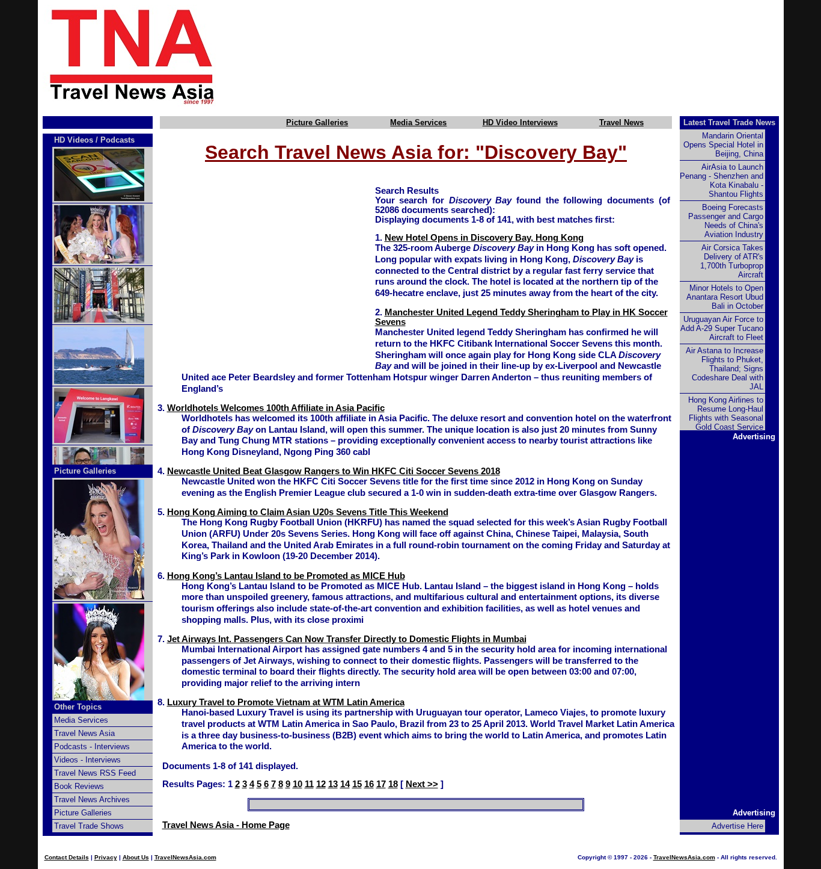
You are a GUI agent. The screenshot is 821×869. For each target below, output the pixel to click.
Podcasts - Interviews (92, 746)
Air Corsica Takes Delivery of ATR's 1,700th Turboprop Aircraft (731, 261)
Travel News (621, 122)
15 (357, 784)
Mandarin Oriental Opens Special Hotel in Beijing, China (723, 144)
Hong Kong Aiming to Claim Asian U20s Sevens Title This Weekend (307, 512)
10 (297, 784)
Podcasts (117, 139)
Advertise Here (737, 825)
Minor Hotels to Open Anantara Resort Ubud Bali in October (724, 297)
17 (381, 784)
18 (393, 784)
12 (321, 784)
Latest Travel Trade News (729, 122)
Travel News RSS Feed (95, 773)
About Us (136, 857)
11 (309, 784)
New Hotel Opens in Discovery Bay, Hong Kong (484, 238)
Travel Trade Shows (89, 825)
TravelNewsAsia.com (185, 857)
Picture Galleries (317, 122)
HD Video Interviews (520, 122)
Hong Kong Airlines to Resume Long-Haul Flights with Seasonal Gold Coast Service (725, 413)
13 (333, 784)
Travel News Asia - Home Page (226, 825)
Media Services (418, 122)
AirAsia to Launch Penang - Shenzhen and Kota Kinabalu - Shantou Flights (721, 180)
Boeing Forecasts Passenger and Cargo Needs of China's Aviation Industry (725, 221)
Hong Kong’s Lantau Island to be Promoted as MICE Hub (286, 576)
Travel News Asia (84, 733)
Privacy (105, 857)
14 (345, 784)
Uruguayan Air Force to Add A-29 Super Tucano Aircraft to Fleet (721, 328)
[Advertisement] (520, 56)
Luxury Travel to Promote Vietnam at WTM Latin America (285, 702)
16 (369, 784)
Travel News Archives (92, 799)
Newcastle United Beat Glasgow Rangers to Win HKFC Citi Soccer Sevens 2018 (333, 471)
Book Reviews (79, 786)
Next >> (422, 784)
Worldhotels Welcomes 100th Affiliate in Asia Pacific (276, 408)
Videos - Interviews (87, 759)
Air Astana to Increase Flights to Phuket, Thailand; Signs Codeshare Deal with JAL (724, 368)
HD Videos (73, 139)
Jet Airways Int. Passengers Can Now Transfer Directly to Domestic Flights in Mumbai (346, 639)
